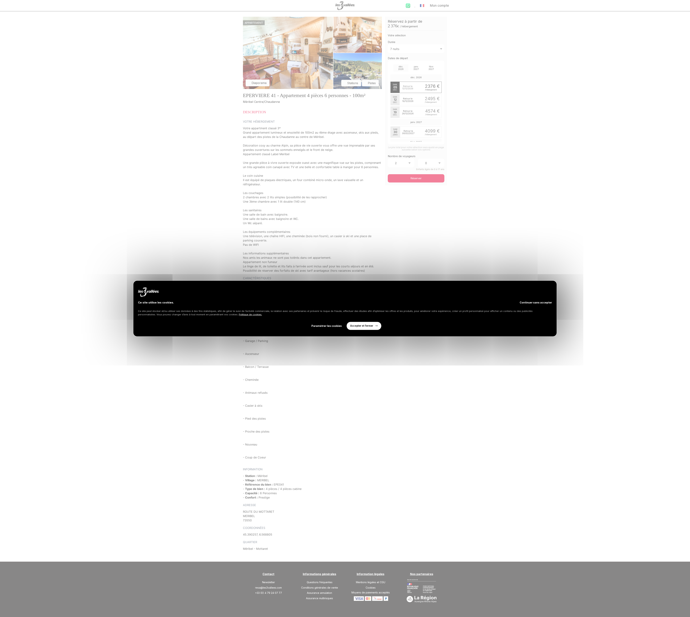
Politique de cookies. (250, 314)
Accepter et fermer (361, 325)
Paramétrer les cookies (326, 325)
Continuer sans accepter (536, 302)
